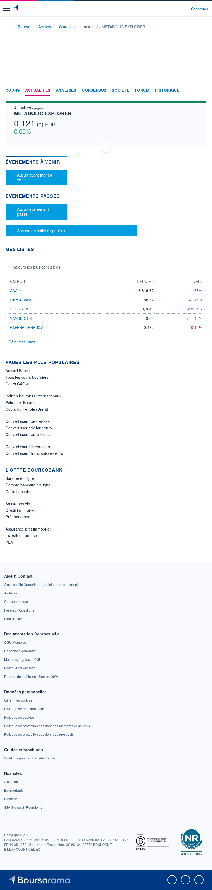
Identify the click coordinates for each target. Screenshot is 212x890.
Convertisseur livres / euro (28, 446)
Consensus (94, 90)
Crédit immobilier (20, 510)
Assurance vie (18, 503)
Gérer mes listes (22, 341)
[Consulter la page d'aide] (184, 8)
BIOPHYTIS (20, 309)
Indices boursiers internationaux (33, 396)
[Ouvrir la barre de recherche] (176, 8)
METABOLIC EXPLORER (42, 113)
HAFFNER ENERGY (26, 327)
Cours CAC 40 (18, 383)
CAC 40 (16, 290)
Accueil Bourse (18, 370)
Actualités (37, 90)
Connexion (199, 9)
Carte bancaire (18, 491)
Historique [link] (167, 90)
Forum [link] (142, 90)
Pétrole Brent (20, 299)
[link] (41, 584)
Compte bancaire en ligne (28, 485)
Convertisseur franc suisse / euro (34, 453)
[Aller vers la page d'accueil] (16, 8)
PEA (9, 542)
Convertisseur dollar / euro (29, 428)
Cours (13, 90)
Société (120, 90)
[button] (6, 8)
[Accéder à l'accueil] (8, 26)
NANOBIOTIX (21, 318)
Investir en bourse (21, 535)
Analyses (66, 90)
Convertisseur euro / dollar (29, 434)
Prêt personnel (18, 517)
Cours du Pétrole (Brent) (27, 409)
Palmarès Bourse (21, 402)
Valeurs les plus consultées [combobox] (36, 267)
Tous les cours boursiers (27, 377)
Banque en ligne (20, 478)
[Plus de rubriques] (202, 90)
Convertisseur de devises (28, 421)
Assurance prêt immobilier (28, 529)
